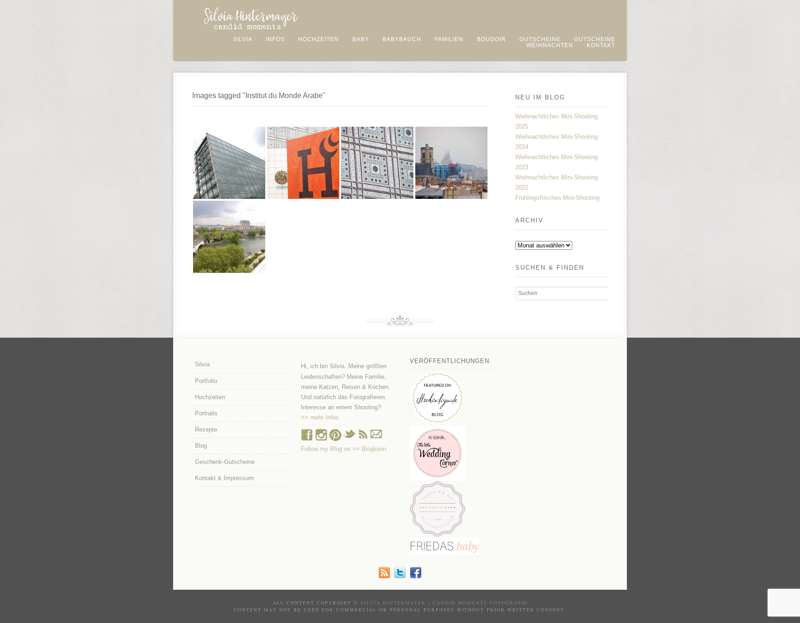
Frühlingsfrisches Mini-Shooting (557, 197)
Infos (275, 39)
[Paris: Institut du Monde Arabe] (229, 163)
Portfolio (206, 380)
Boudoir (491, 39)
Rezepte (206, 429)
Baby (360, 39)
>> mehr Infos (320, 417)
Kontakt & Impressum (224, 478)
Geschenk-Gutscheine (225, 461)
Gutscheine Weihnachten (570, 42)
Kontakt (601, 45)
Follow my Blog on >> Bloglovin (343, 448)
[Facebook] (307, 438)
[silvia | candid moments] (384, 576)
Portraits (206, 413)
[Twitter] (400, 576)
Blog (201, 445)
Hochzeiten (318, 39)
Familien (449, 39)
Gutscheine (540, 39)
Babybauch (401, 39)
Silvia (242, 39)
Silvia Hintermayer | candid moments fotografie (444, 602)
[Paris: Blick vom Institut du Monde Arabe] (451, 163)
